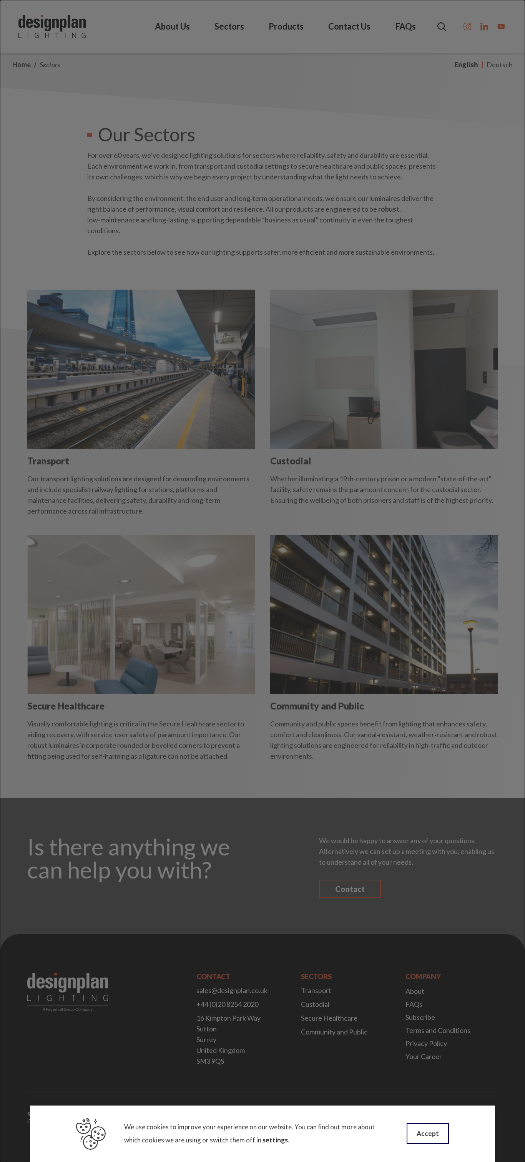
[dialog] (262, 581)
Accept (428, 1133)
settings (275, 1140)
